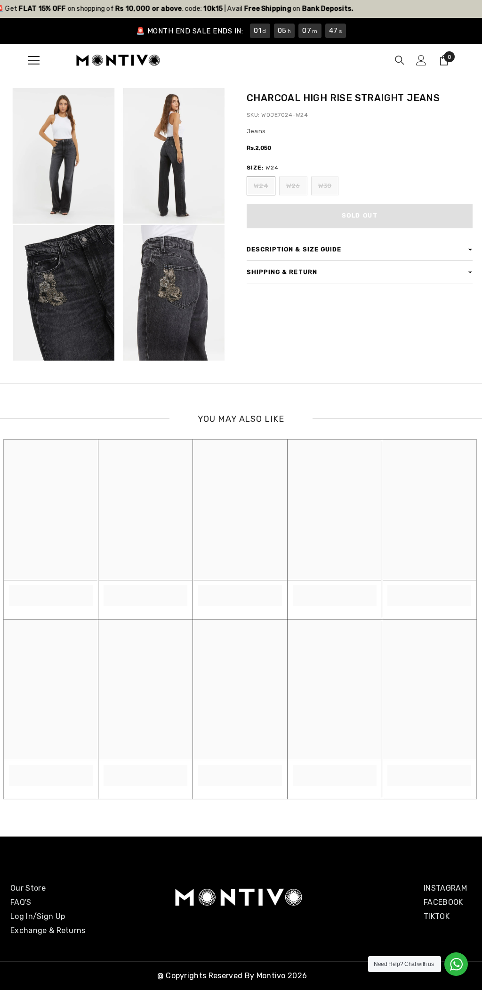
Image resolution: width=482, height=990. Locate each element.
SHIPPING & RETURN (282, 271)
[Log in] (421, 60)
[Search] (399, 60)
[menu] (34, 60)
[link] (51, 590)
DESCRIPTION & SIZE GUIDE (294, 249)
